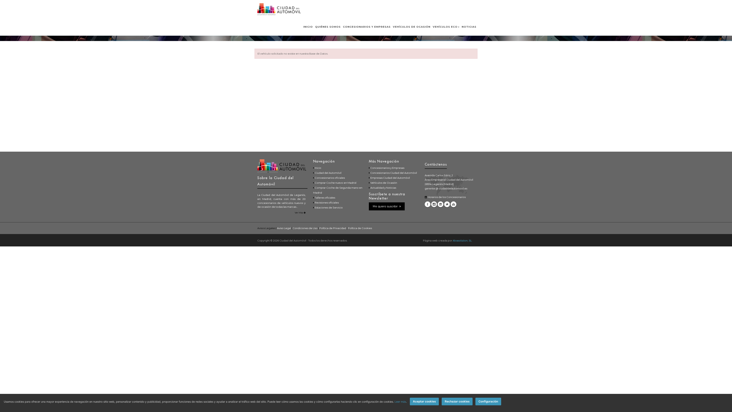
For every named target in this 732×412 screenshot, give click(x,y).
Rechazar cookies (457, 401)
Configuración (488, 401)
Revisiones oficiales (327, 202)
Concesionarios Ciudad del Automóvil (393, 172)
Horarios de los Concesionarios (447, 197)
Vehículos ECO (445, 26)
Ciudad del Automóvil (328, 172)
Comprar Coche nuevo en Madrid (335, 182)
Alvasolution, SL (462, 240)
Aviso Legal (284, 228)
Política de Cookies (360, 228)
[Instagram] (434, 204)
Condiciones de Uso (305, 228)
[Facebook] (427, 204)
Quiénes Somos (328, 26)
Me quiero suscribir (385, 206)
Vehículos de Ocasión (411, 26)
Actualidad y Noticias (383, 187)
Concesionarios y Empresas (367, 26)
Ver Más (299, 212)
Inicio (308, 26)
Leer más (400, 401)
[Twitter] (447, 204)
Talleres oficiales (325, 197)
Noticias (469, 26)
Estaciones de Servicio (329, 207)
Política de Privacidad (332, 228)
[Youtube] (453, 204)
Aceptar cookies (424, 401)
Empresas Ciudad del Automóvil (390, 177)
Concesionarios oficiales (330, 177)
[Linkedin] (440, 204)
